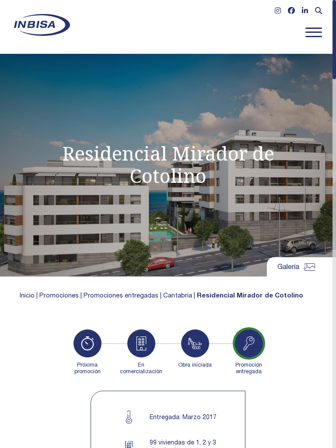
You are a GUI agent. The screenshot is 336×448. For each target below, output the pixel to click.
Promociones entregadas (121, 296)
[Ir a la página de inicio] (42, 25)
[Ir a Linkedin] (305, 11)
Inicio (27, 296)
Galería (288, 267)
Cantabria (177, 296)
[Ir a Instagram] (278, 11)
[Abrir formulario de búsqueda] (318, 11)
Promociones (59, 296)
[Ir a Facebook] (291, 11)
